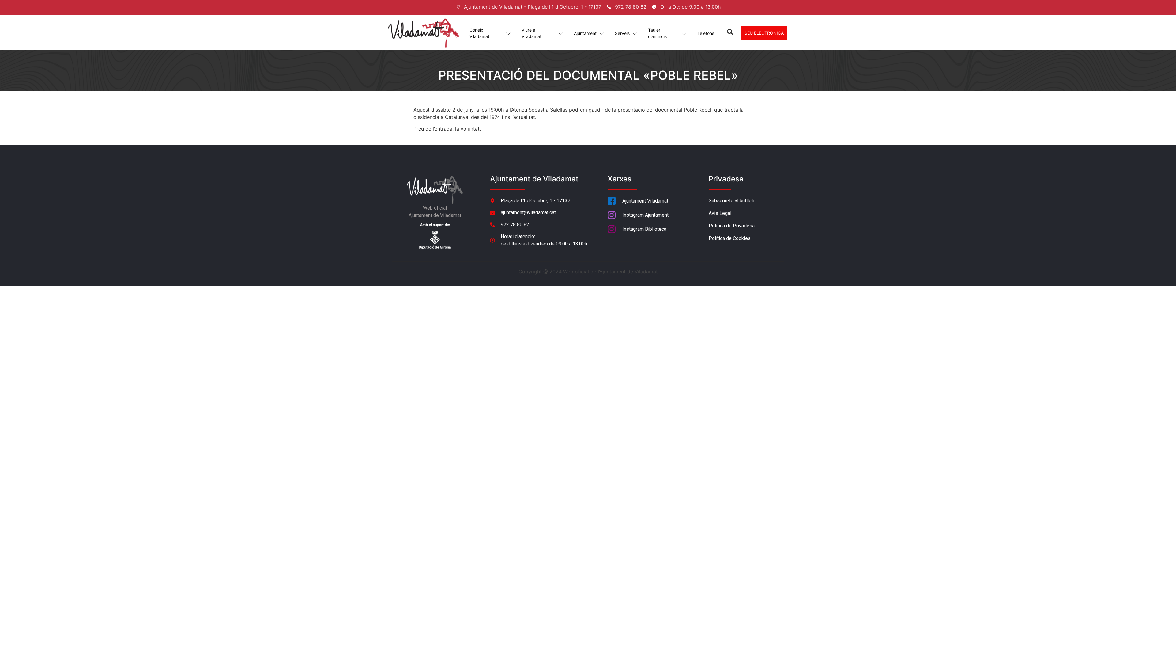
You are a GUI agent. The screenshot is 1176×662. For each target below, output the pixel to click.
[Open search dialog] (730, 33)
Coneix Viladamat (479, 33)
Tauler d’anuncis (657, 33)
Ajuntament (585, 33)
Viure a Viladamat (531, 33)
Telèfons (705, 33)
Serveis (622, 33)
